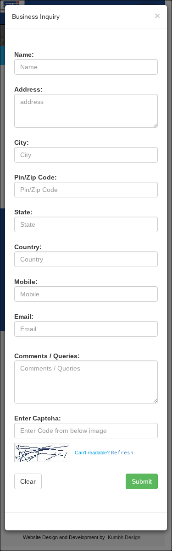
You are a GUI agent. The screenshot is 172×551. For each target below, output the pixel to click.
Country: (28, 247)
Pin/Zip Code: (35, 177)
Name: (24, 54)
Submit (142, 481)
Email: (23, 316)
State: (23, 212)
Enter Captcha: (37, 418)
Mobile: (26, 281)
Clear (28, 481)
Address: (28, 89)
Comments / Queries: (47, 356)
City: (21, 142)
